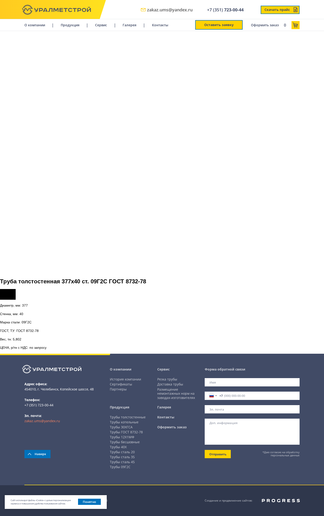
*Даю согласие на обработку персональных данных (281, 453)
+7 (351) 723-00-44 (38, 405)
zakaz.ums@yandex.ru (42, 421)
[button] (219, 25)
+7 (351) (225, 10)
